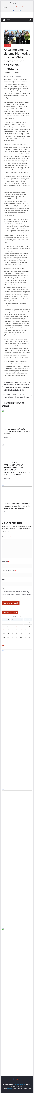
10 (4, 630)
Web (3, 579)
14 (21, 630)
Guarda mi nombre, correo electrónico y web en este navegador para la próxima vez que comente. (17, 594)
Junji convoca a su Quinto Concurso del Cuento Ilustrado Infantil (17, 431)
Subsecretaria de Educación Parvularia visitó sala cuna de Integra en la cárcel (16, 395)
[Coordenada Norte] (4, 20)
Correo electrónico (9, 571)
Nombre (5, 562)
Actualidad (7, 45)
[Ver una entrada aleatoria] (30, 20)
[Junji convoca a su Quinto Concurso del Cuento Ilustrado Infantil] (17, 411)
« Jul (3, 645)
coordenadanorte (17, 76)
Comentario (6, 537)
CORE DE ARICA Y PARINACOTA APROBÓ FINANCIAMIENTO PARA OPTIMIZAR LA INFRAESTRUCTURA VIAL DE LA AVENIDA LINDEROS (17, 468)
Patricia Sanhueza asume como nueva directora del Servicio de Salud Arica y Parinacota (17, 506)
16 (29, 630)
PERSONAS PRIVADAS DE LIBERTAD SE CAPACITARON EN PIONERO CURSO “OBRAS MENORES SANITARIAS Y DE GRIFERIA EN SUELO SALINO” (17, 386)
